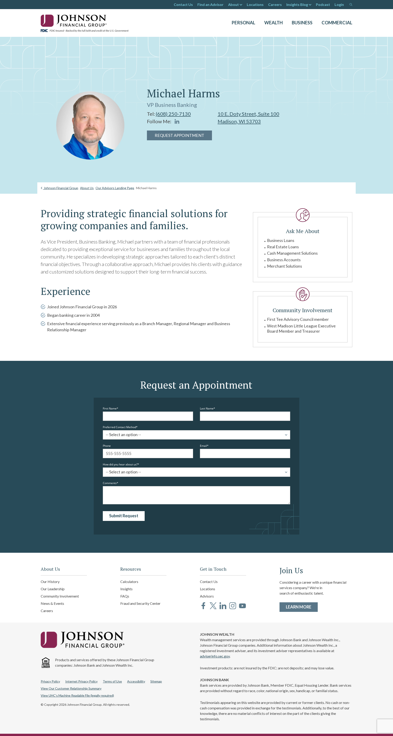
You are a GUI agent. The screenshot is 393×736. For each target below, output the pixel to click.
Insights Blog (297, 4)
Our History (50, 581)
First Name (110, 408)
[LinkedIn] (177, 121)
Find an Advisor (210, 4)
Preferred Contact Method (119, 427)
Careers (275, 4)
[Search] (351, 5)
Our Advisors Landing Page (115, 188)
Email (203, 446)
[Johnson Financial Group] (75, 20)
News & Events (52, 603)
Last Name (207, 408)
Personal (243, 22)
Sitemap (156, 681)
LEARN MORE (302, 606)
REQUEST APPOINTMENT (179, 135)
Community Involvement (60, 596)
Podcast (323, 4)
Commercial (337, 22)
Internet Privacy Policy (81, 681)
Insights (126, 589)
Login (339, 4)
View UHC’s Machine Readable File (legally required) (77, 695)
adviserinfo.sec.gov (215, 656)
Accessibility (136, 681)
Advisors (207, 596)
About (233, 4)
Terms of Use (112, 681)
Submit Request (123, 515)
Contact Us (183, 4)
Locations (255, 4)
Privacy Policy (50, 681)
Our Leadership (53, 589)
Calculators (129, 581)
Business (302, 22)
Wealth (273, 22)
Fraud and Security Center (140, 603)
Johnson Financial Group (60, 188)
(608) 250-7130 (173, 114)
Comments (110, 483)
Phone (107, 446)
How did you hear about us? (120, 464)
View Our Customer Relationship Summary (71, 688)
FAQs (124, 596)
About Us (87, 188)
